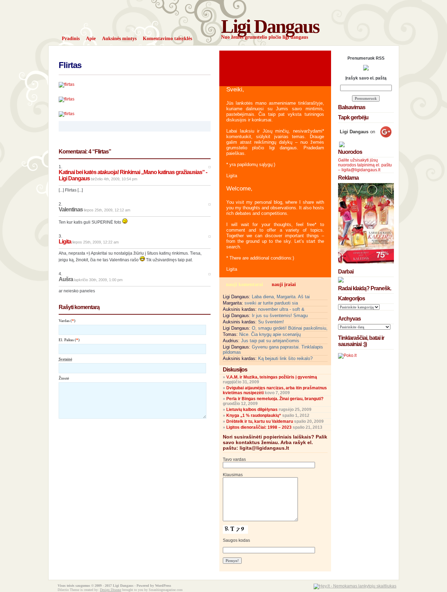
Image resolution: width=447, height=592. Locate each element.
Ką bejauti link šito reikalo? (285, 358)
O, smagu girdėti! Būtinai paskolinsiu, (290, 328)
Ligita (65, 242)
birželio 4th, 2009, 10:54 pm (114, 179)
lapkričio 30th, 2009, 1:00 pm (98, 280)
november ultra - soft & (281, 309)
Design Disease (110, 590)
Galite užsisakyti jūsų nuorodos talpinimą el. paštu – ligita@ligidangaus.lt (365, 165)
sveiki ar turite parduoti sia (271, 303)
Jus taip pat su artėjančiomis (270, 340)
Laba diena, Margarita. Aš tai (281, 296)
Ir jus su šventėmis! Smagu (280, 315)
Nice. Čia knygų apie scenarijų (270, 334)
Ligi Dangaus (270, 26)
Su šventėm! (271, 321)
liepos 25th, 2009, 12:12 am (107, 210)
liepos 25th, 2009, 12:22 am (95, 242)
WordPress (163, 585)
